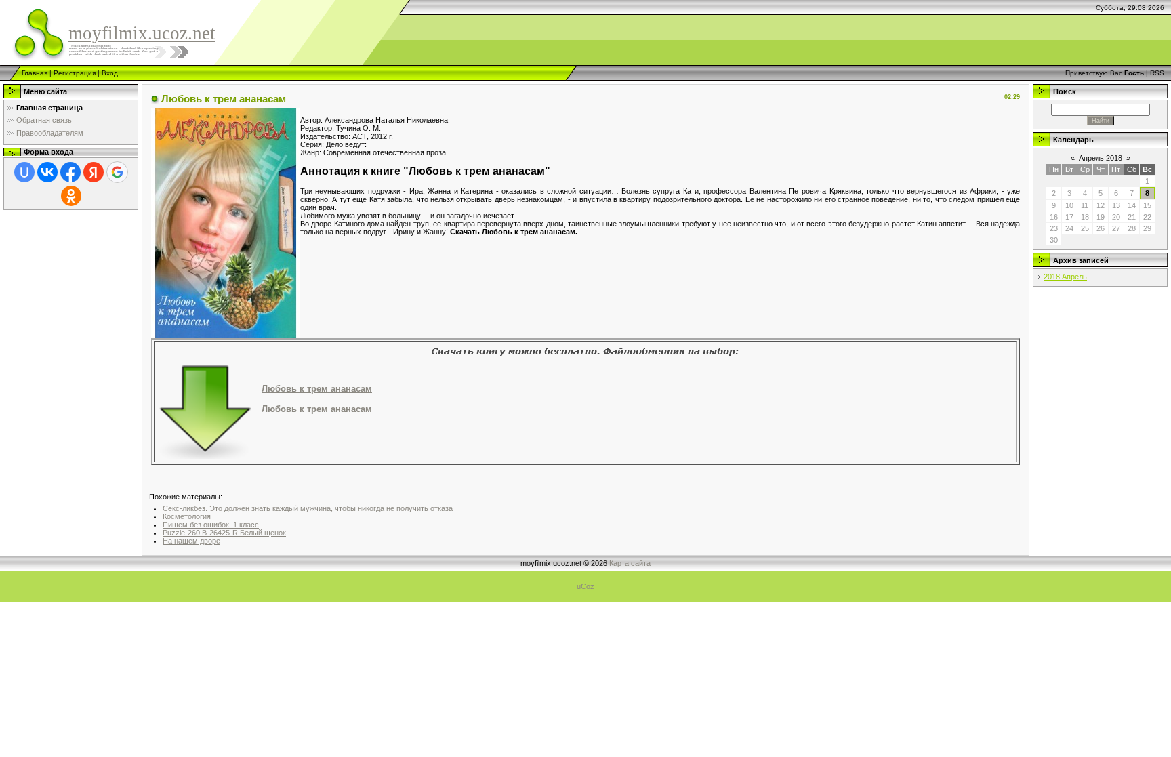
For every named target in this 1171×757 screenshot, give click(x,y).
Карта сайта (630, 563)
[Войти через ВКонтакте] (47, 172)
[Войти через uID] (24, 172)
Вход (110, 73)
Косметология (187, 516)
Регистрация (75, 73)
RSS (1157, 73)
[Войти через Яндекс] (93, 172)
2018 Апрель (1065, 276)
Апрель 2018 (1100, 158)
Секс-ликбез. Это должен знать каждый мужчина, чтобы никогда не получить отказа (308, 508)
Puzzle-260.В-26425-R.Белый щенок (224, 533)
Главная (34, 73)
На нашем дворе (191, 541)
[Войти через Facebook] (70, 172)
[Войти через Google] (117, 172)
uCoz (585, 586)
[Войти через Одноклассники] (71, 196)
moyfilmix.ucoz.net (141, 33)
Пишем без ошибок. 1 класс (211, 524)
